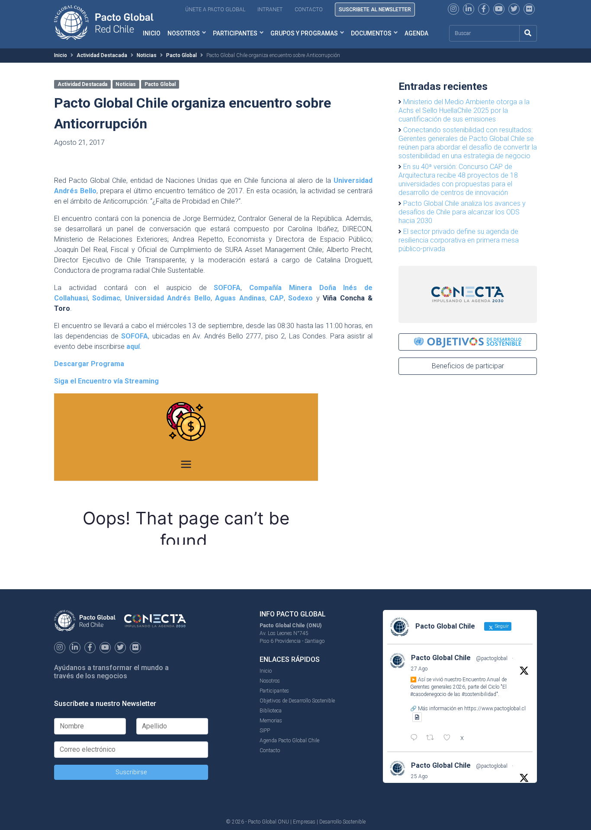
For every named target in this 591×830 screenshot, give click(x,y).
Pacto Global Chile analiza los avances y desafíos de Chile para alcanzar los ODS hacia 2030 (462, 212)
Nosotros (183, 33)
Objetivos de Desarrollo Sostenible (297, 701)
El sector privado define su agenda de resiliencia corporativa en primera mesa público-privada (458, 240)
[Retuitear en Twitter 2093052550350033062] (432, 738)
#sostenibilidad (479, 694)
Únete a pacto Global (215, 9)
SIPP (265, 731)
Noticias (147, 55)
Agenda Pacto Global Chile (289, 740)
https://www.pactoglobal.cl (495, 709)
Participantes (235, 33)
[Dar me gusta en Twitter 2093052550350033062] (449, 738)
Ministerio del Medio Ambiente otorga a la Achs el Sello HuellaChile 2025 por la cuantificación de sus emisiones (464, 110)
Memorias (271, 721)
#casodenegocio (428, 694)
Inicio (60, 55)
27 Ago (419, 669)
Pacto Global (181, 55)
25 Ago (419, 776)
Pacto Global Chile (441, 658)
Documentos (371, 33)
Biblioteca (271, 711)
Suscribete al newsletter (375, 9)
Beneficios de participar (468, 366)
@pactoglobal (491, 658)
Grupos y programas (304, 33)
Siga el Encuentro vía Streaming (106, 381)
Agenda (416, 33)
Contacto (309, 9)
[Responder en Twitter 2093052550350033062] (416, 738)
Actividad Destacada (102, 55)
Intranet (270, 9)
